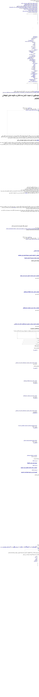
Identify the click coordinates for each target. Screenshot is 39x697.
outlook (33, 75)
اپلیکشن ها (31, 54)
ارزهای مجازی (30, 57)
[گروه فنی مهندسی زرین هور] (33, 27)
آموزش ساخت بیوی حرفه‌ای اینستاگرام (30, 5)
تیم (36, 558)
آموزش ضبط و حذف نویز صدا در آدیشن (30, 440)
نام (38, 340)
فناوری (36, 560)
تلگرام (32, 52)
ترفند (21, 546)
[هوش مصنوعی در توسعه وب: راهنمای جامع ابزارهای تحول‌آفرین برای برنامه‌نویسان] (29, 532)
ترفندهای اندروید (32, 60)
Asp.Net (33, 42)
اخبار (34, 53)
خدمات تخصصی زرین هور (32, 81)
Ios (34, 43)
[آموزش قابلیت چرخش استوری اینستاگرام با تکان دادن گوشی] (29, 321)
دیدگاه (37, 338)
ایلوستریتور (33, 71)
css (34, 64)
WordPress (33, 68)
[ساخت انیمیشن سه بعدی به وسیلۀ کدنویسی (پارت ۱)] (29, 543)
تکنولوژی (33, 61)
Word (34, 77)
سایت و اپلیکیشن (30, 58)
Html (34, 65)
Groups (26, 192)
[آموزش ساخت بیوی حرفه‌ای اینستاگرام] (29, 305)
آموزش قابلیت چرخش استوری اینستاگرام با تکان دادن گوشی (27, 6)
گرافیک (36, 70)
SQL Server (33, 46)
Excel (34, 74)
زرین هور (15, 547)
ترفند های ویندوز (32, 59)
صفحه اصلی (35, 36)
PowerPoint (33, 76)
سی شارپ (33, 48)
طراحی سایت (34, 63)
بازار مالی (35, 78)
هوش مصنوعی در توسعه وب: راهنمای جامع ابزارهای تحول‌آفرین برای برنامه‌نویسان (23, 7)
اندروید (34, 47)
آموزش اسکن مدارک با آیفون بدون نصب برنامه (29, 3)
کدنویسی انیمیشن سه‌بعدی (32, 455)
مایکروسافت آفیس (34, 73)
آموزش (34, 547)
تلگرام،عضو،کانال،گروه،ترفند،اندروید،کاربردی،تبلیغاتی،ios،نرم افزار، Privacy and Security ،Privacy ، (22, 228)
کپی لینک (28, 229)
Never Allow (14, 207)
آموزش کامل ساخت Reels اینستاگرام (30, 4)
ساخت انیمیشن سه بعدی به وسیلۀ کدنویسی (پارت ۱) (28, 8)
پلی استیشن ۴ (30, 40)
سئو (34, 69)
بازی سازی (33, 38)
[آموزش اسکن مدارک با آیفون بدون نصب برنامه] (29, 273)
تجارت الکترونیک (32, 56)
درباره (36, 557)
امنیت (34, 66)
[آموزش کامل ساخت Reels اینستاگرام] (29, 289)
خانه (38, 91)
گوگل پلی (33, 55)
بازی (32, 39)
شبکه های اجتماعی (32, 50)
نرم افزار (4, 92)
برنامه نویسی (35, 37)
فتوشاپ (33, 72)
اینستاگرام (31, 51)
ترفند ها (35, 49)
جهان (36, 559)
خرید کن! (35, 561)
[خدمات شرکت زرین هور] (20, 34)
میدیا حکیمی (30, 237)
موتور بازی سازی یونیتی (29, 41)
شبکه (34, 62)
